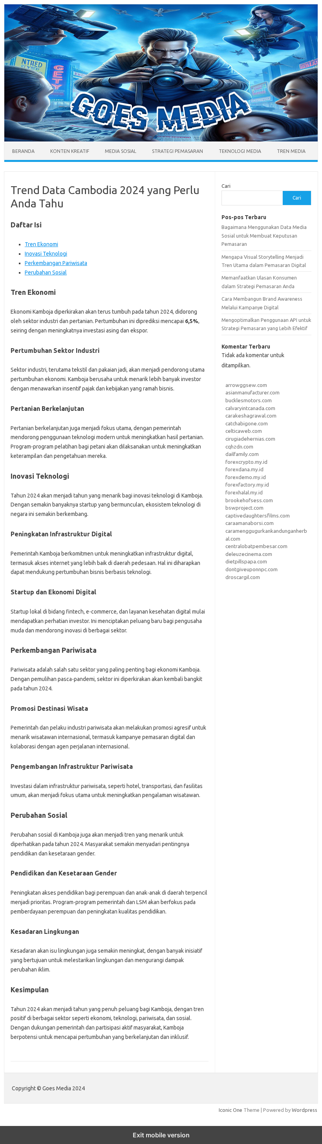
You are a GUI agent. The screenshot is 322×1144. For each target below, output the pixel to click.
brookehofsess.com (249, 500)
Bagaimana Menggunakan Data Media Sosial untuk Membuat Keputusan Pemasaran (264, 235)
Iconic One (230, 1110)
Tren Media (291, 151)
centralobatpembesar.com (256, 546)
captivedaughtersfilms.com (257, 515)
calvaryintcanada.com (250, 408)
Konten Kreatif (69, 151)
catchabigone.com (246, 423)
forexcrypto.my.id (246, 462)
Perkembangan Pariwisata (56, 263)
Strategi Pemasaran (177, 151)
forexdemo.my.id (245, 477)
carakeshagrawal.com (250, 415)
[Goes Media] (161, 139)
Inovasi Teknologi (46, 254)
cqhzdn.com (239, 446)
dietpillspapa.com (246, 561)
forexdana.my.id (244, 469)
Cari (226, 186)
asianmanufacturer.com (252, 392)
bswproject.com (244, 508)
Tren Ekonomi (41, 244)
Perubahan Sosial (46, 272)
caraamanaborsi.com (249, 523)
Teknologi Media (240, 151)
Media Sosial (120, 151)
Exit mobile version (161, 1135)
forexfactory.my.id (247, 484)
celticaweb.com (243, 431)
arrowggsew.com (246, 385)
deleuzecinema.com (248, 554)
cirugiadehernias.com (250, 439)
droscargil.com (242, 577)
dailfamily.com (242, 454)
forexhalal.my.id (244, 492)
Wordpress (304, 1110)
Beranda (23, 151)
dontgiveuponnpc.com (251, 569)
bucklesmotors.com (248, 400)
